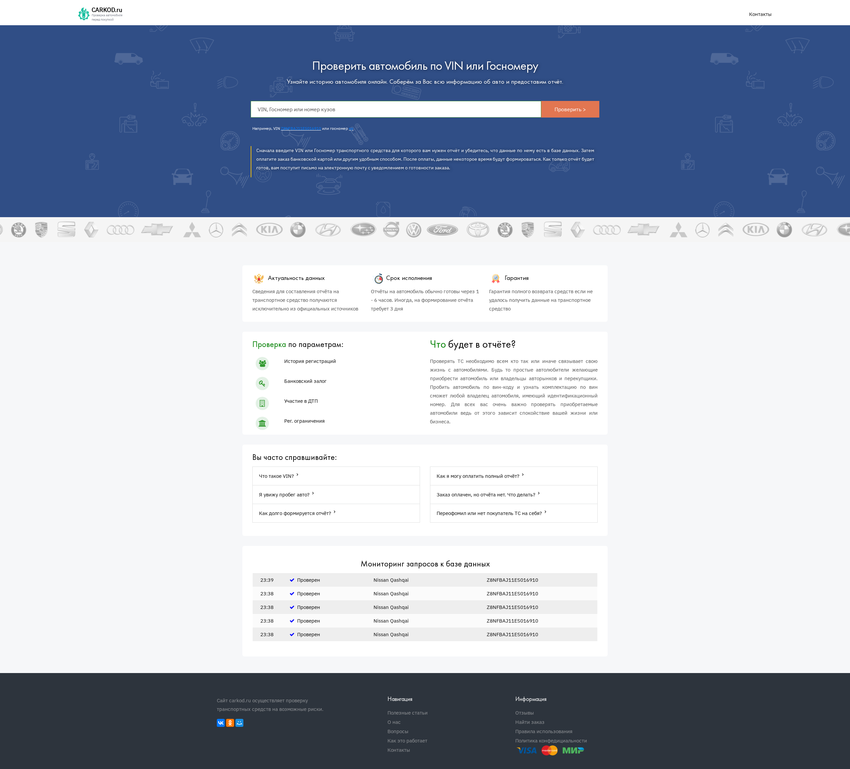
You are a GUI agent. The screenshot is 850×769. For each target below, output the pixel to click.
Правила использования (543, 731)
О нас (394, 722)
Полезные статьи (407, 713)
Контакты (760, 14)
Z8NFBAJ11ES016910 (301, 128)
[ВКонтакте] (221, 723)
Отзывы (524, 713)
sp (351, 128)
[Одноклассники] (230, 723)
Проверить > (570, 109)
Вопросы (397, 731)
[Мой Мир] (239, 723)
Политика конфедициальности (551, 740)
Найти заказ (530, 722)
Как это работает (407, 740)
